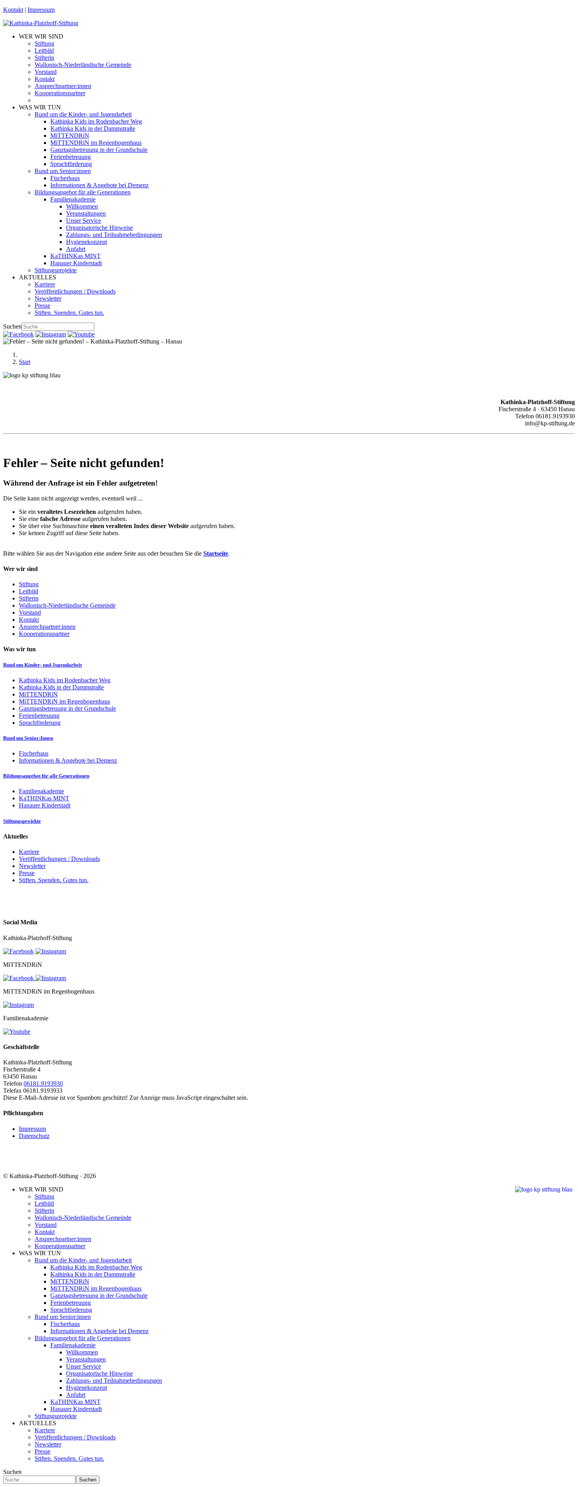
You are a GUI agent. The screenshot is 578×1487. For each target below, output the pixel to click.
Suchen (12, 326)
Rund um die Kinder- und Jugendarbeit (83, 114)
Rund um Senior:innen (63, 171)
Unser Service (83, 220)
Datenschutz (34, 1135)
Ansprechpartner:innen (63, 86)
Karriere (45, 284)
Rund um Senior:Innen (28, 738)
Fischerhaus (65, 178)
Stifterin (44, 57)
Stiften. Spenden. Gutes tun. (69, 312)
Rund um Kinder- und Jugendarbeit (42, 665)
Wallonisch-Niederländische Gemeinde (83, 64)
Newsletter (48, 298)
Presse (42, 305)
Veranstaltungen (86, 213)
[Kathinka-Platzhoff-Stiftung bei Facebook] (18, 334)
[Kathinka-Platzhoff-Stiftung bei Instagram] (50, 334)
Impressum (41, 9)
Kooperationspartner (60, 93)
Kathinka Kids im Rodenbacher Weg (96, 121)
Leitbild (44, 50)
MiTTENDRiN (69, 135)
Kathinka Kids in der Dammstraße (92, 128)
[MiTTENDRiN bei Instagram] (50, 978)
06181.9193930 (43, 1083)
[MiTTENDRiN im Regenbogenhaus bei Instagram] (18, 1004)
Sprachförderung (71, 164)
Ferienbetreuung (70, 156)
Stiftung (44, 43)
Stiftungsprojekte (56, 270)
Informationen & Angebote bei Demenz (99, 185)
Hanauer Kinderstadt (76, 263)
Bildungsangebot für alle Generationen (83, 192)
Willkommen (82, 206)
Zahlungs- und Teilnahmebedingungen (114, 234)
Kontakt (13, 9)
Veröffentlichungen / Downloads (75, 291)
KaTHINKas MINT (75, 256)
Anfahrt (75, 249)
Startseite (215, 553)
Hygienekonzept (86, 241)
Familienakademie (73, 199)
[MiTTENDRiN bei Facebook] (19, 978)
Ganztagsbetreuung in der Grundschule (98, 149)
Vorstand (46, 71)
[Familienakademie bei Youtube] (81, 334)
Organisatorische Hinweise (99, 227)
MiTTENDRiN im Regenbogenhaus (96, 142)
